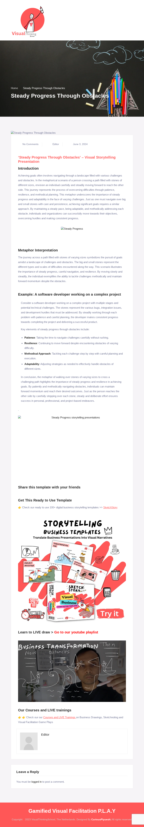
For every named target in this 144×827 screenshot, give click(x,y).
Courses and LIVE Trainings (59, 717)
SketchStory (110, 507)
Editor (56, 144)
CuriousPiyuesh (100, 819)
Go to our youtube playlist (76, 632)
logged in (36, 781)
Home (14, 88)
